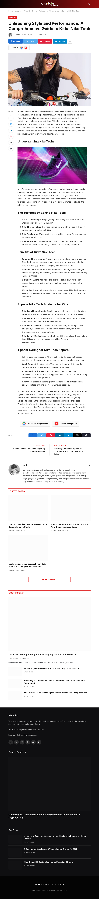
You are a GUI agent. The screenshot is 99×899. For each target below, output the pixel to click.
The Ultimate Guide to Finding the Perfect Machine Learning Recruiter (55, 693)
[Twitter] (10, 124)
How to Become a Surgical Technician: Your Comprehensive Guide (69, 525)
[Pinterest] (10, 136)
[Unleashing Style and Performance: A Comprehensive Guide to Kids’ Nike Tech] (49, 79)
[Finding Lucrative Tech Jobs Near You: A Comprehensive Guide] (28, 508)
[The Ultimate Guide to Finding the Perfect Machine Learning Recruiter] (15, 695)
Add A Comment (49, 579)
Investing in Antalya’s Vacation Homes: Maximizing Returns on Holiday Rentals (55, 837)
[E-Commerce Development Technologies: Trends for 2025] (15, 852)
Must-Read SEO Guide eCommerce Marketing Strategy (49, 862)
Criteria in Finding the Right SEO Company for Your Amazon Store (43, 654)
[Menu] (10, 4)
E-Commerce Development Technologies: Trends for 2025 (50, 849)
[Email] (10, 142)
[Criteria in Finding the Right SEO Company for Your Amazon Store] (49, 624)
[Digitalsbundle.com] (49, 4)
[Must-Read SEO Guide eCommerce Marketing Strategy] (15, 865)
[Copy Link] (10, 148)
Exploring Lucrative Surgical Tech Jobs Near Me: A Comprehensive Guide (69, 451)
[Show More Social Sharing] (70, 41)
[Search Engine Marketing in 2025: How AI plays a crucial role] (15, 671)
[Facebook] (10, 118)
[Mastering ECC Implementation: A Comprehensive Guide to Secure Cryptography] (15, 683)
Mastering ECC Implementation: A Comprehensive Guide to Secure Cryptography (54, 681)
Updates (18, 11)
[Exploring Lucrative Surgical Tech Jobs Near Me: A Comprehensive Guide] (28, 548)
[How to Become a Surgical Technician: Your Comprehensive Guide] (71, 508)
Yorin (18, 35)
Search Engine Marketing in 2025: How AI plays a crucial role (51, 668)
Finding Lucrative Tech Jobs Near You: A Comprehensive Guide (28, 525)
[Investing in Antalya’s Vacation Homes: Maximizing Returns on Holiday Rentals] (15, 839)
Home (10, 11)
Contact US (58, 884)
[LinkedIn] (10, 130)
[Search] (89, 4)
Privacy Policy (42, 884)
